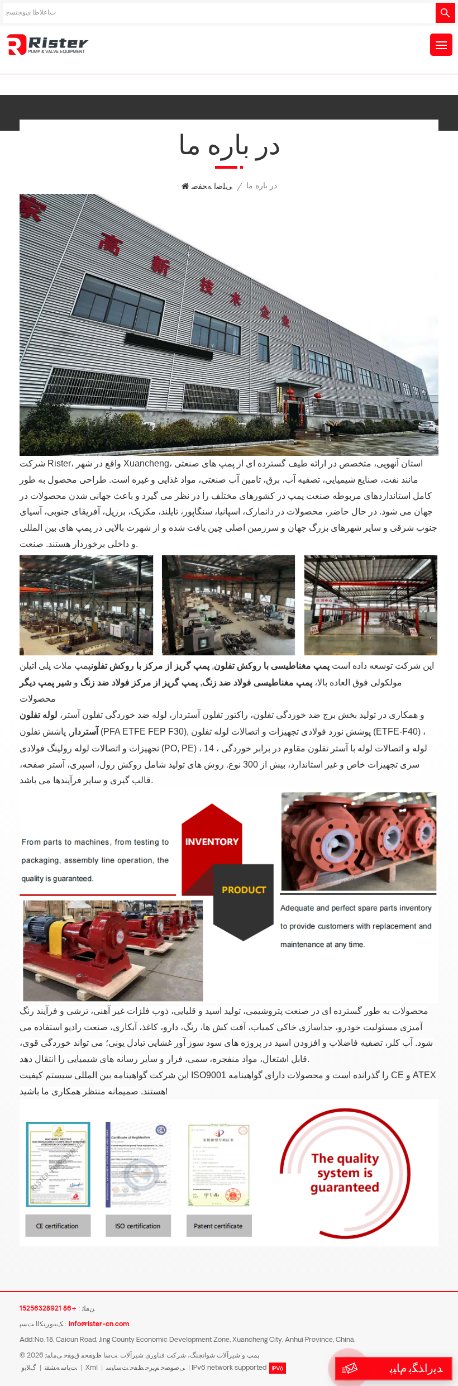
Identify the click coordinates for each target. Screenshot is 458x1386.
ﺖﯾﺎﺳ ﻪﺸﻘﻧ (61, 1368)
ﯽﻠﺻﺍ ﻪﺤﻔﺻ (212, 187)
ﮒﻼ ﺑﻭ (28, 1368)
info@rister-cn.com (99, 1324)
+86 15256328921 (48, 1309)
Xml (91, 1368)
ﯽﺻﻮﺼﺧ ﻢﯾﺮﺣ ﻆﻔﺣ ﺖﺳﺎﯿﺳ (145, 1368)
